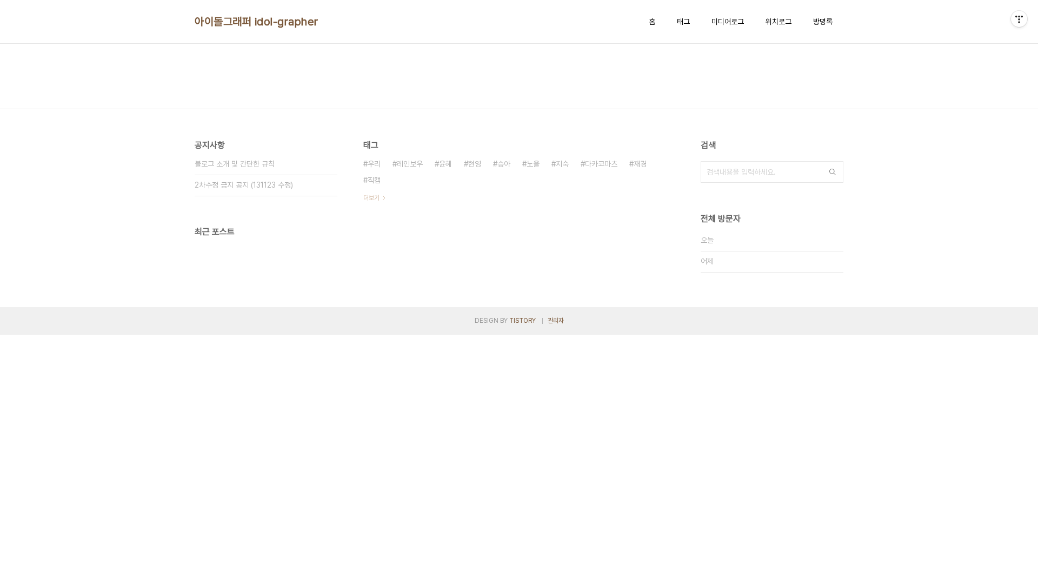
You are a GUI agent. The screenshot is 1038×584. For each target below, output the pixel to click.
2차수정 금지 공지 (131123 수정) (244, 185)
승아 (503, 164)
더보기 (371, 198)
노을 (533, 164)
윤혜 (445, 164)
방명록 (823, 21)
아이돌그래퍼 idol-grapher (256, 21)
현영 (474, 164)
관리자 (556, 320)
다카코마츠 (601, 164)
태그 (683, 21)
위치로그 (778, 21)
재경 (640, 164)
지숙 (562, 164)
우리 (374, 164)
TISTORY (522, 320)
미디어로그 (727, 21)
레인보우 (410, 164)
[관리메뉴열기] (1019, 19)
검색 (832, 172)
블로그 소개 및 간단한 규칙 (235, 164)
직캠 (374, 180)
